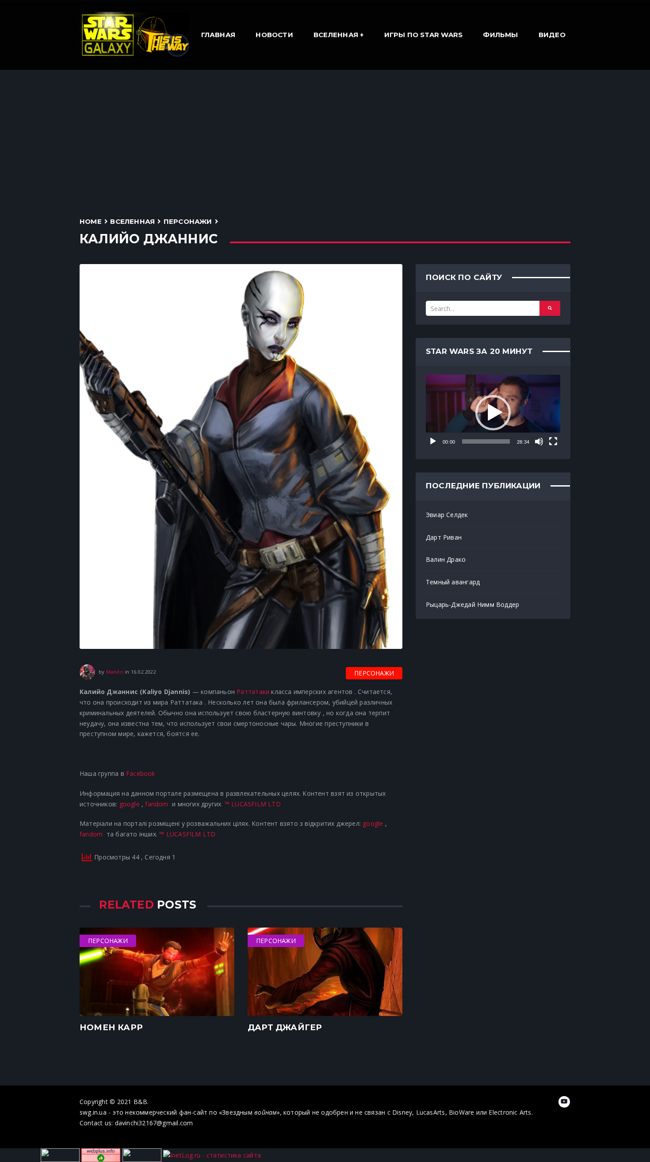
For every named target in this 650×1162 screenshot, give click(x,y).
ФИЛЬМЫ (500, 35)
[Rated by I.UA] (141, 1154)
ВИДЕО (552, 35)
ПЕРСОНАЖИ (188, 221)
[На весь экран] (553, 441)
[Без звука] (539, 441)
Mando (114, 671)
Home (91, 221)
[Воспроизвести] (432, 441)
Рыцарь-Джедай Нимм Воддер (472, 604)
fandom (156, 804)
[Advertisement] (325, 136)
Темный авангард (453, 582)
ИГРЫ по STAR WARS (423, 35)
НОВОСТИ (274, 35)
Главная (218, 35)
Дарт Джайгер (285, 1027)
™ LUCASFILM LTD (253, 804)
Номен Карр (111, 1027)
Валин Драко (446, 559)
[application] (493, 412)
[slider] (486, 441)
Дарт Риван (444, 537)
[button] (493, 412)
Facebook (140, 773)
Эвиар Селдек (447, 514)
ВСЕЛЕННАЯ (336, 35)
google (129, 804)
